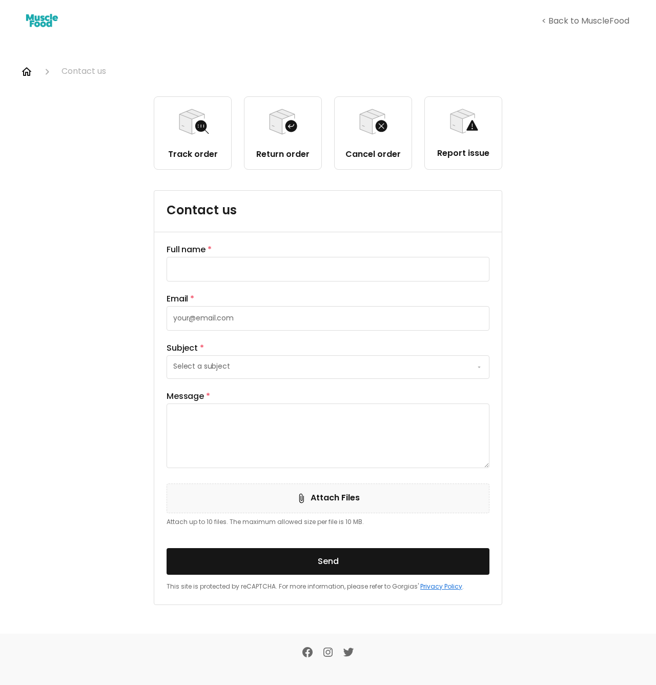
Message (188, 396)
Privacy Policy (441, 587)
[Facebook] (307, 653)
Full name (189, 250)
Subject (185, 348)
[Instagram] (328, 653)
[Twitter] (348, 653)
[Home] (26, 72)
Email (180, 299)
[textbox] (328, 269)
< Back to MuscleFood (585, 21)
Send (328, 561)
